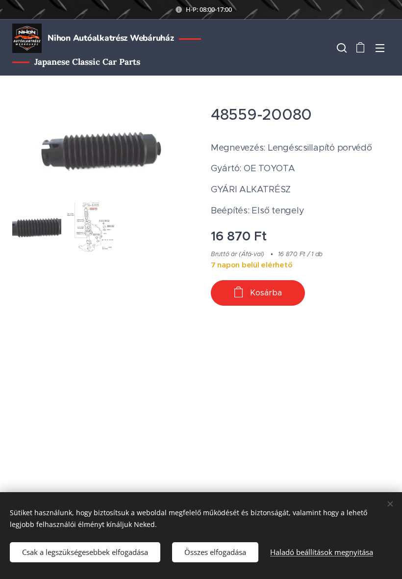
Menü (380, 47)
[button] (341, 47)
